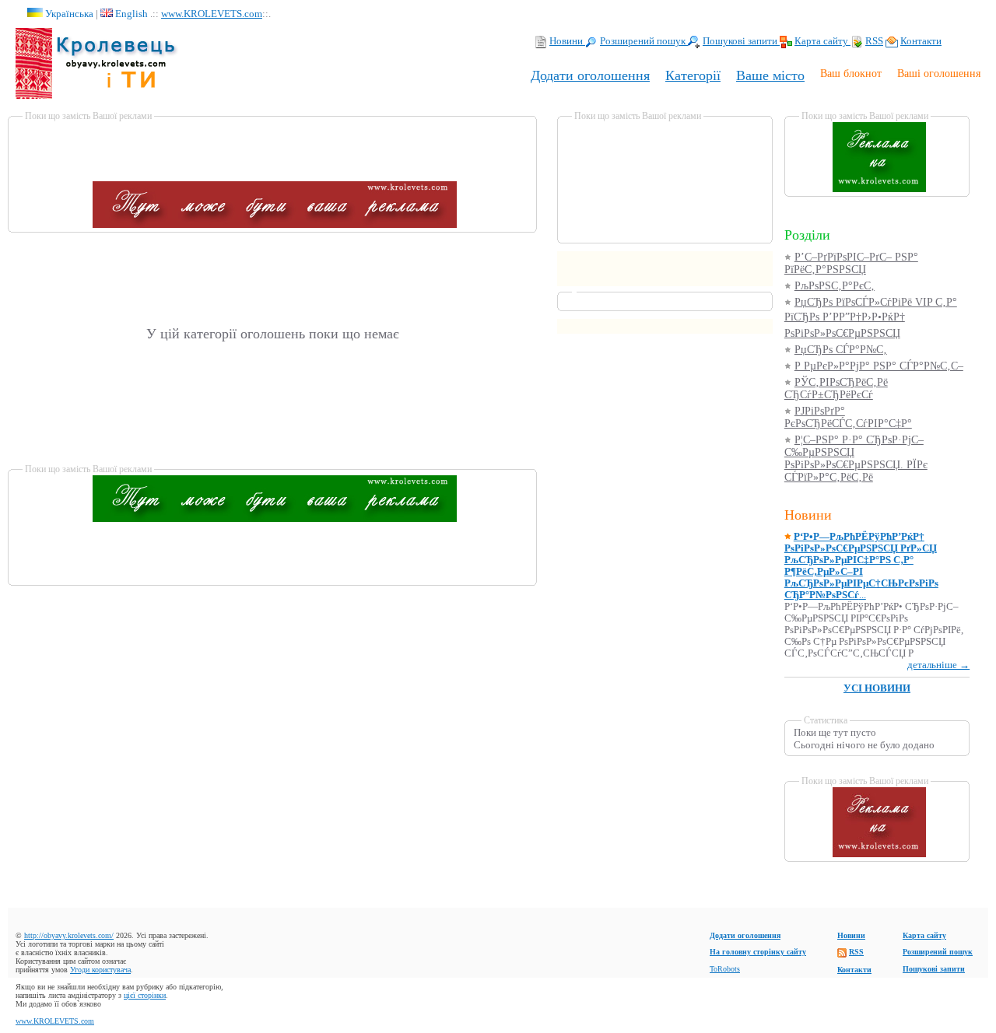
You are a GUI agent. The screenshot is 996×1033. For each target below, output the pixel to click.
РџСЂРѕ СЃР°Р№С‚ (840, 349)
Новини (567, 41)
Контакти (921, 41)
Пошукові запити (741, 41)
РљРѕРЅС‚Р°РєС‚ (834, 286)
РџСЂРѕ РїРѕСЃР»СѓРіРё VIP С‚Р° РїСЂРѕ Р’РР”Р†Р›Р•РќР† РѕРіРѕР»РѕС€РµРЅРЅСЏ (870, 317)
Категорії (693, 75)
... (861, 566)
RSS (874, 41)
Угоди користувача (100, 969)
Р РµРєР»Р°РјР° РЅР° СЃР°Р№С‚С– (878, 366)
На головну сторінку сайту (758, 951)
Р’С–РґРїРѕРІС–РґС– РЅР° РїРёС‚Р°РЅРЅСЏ (851, 263)
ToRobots (725, 969)
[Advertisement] (275, 145)
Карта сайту (822, 41)
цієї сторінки (145, 995)
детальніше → (938, 665)
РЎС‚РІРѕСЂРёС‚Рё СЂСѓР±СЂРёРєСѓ (836, 388)
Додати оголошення (590, 75)
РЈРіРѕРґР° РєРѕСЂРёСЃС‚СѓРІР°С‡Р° (848, 417)
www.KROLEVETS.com (211, 14)
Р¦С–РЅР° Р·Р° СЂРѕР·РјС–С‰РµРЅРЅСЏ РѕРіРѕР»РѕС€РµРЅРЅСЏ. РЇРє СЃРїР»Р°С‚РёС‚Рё (856, 458)
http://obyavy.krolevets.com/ (69, 935)
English (131, 14)
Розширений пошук (644, 41)
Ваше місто (770, 75)
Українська (69, 14)
